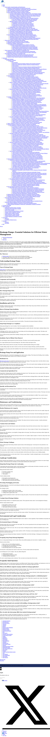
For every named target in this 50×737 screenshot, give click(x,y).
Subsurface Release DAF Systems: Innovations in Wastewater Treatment (26, 94)
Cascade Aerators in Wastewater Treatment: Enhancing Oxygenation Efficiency (27, 115)
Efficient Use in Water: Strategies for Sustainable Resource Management (21, 51)
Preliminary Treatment (11, 60)
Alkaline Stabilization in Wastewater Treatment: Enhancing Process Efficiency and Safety (29, 173)
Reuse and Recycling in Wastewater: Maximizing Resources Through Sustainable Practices (24, 201)
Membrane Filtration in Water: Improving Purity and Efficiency (22, 21)
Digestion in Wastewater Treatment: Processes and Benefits (21, 168)
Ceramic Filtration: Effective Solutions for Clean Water (20, 17)
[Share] (1, 677)
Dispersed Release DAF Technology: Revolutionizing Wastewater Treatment (27, 95)
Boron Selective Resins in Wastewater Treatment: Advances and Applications (27, 155)
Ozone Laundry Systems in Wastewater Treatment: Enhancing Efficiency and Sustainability (29, 137)
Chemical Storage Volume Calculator (12, 215)
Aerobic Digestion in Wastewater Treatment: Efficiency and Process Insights (27, 177)
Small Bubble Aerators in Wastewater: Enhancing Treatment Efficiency (26, 113)
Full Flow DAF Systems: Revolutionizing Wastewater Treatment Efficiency (26, 90)
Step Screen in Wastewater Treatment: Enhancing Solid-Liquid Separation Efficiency (28, 72)
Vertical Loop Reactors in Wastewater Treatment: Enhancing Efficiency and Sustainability (29, 112)
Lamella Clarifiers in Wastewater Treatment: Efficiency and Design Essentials (27, 122)
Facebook (5, 680)
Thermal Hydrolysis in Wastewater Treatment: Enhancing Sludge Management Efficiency (29, 174)
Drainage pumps (5, 256)
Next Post (2, 660)
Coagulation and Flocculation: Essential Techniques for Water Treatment (24, 29)
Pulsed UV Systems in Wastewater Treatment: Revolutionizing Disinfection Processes (28, 130)
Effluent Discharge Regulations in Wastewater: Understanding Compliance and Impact (24, 204)
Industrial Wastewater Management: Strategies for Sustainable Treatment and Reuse (28, 192)
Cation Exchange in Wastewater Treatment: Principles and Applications (26, 152)
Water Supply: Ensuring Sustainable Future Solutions (15, 40)
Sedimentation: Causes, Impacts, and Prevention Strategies (21, 27)
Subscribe (7, 222)
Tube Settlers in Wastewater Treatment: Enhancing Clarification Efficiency (26, 85)
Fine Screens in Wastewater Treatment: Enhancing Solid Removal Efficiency (27, 66)
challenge (4, 625)
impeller (4, 636)
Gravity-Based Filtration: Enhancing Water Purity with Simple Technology (24, 18)
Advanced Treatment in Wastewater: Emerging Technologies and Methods (21, 124)
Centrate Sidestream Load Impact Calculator (13, 216)
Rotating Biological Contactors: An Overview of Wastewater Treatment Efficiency (28, 99)
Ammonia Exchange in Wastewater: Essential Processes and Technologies (26, 154)
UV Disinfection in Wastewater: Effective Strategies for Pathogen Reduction (24, 125)
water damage (5, 654)
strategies (4, 645)
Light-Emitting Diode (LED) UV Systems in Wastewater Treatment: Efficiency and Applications (30, 132)
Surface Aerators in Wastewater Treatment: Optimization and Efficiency (26, 110)
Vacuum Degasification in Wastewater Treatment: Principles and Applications (27, 138)
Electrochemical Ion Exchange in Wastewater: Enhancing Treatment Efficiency (27, 157)
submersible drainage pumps (7, 646)
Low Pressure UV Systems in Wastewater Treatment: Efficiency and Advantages (27, 126)
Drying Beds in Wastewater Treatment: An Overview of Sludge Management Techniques (29, 183)
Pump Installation (5, 640)
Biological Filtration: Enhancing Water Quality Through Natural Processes (21, 34)
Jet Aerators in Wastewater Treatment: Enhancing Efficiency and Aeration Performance (29, 114)
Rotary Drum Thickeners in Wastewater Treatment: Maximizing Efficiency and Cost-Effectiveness (31, 163)
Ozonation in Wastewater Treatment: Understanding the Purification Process (24, 133)
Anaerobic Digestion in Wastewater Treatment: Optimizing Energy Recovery (27, 102)
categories (4, 624)
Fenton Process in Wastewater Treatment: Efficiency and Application (25, 145)
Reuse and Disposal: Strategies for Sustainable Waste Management (20, 186)
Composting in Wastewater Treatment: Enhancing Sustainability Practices (26, 172)
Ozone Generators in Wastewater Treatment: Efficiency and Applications (26, 141)
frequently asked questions (7, 634)
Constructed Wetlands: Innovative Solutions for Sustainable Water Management (25, 38)
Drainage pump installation (7, 627)
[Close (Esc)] (0, 677)
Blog (3, 224)
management (4, 639)
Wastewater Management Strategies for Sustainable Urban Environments (19, 197)
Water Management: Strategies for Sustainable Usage (15, 53)
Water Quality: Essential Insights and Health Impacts (15, 7)
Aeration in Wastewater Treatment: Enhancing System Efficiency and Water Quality (26, 109)
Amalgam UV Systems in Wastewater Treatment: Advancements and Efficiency (27, 128)
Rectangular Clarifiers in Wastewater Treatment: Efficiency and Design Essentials (27, 119)
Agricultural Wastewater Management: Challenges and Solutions (24, 193)
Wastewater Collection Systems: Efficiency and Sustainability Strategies (21, 198)
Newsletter (4, 220)
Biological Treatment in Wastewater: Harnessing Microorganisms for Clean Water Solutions (27, 97)
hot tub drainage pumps (6, 635)
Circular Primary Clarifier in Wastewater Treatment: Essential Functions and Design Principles (30, 83)
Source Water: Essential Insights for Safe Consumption (17, 41)
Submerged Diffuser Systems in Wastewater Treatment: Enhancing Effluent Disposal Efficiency (30, 111)
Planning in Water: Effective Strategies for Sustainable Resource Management (22, 56)
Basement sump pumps (4, 360)
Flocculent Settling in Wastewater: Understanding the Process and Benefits (26, 79)
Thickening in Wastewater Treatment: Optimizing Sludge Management (23, 160)
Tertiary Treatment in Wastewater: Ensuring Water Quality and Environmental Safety (23, 123)
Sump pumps (2, 269)
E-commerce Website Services (11, 219)
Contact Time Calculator (9, 209)
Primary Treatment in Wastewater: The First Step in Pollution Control (20, 75)
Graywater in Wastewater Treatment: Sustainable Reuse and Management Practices (28, 188)
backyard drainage (6, 623)
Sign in (1, 226)
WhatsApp (4, 731)
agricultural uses (5, 622)
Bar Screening (15, 62)
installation (4, 637)
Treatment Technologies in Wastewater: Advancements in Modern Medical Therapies (23, 196)
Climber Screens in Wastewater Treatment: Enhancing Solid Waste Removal (26, 71)
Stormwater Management (7, 237)
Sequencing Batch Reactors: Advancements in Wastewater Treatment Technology (28, 107)
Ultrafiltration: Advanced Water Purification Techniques (23, 23)
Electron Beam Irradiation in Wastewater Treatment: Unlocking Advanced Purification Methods (30, 148)
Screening (12, 61)
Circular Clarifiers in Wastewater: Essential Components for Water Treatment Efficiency (29, 117)
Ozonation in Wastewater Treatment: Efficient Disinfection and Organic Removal (27, 143)
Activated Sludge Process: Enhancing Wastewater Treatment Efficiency (23, 35)
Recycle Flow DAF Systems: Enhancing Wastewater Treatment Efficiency (26, 92)
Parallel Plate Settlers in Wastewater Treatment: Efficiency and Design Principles (27, 84)
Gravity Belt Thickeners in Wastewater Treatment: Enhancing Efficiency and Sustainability (29, 164)
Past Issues (7, 223)
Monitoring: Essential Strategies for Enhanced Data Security (18, 8)
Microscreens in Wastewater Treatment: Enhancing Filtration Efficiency (26, 68)
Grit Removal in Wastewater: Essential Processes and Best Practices (23, 74)
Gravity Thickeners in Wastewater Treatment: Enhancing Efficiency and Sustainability (28, 161)
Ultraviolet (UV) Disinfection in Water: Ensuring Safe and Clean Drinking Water (25, 14)
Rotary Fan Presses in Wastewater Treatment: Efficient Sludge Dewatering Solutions (28, 182)
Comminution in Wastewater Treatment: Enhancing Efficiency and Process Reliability (26, 73)
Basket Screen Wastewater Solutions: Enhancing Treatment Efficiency (25, 64)
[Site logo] (2, 2)
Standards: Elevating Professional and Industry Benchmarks (18, 10)
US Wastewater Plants (6, 205)
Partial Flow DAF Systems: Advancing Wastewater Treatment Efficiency (26, 91)
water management (6, 655)
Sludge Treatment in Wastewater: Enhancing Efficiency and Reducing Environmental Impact (25, 158)
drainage (4, 626)
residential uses (5, 643)
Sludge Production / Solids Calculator (12, 214)
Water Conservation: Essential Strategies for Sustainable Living (17, 50)
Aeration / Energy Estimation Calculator (12, 212)
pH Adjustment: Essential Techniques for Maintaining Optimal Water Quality (24, 30)
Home (3, 4)
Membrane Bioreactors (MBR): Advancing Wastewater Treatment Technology (27, 100)
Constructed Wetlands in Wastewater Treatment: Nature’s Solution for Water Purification (29, 104)
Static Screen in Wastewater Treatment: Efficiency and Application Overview (27, 70)
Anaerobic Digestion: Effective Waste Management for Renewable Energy (24, 39)
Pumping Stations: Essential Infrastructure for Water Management (24, 46)
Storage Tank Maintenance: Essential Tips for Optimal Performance (25, 49)
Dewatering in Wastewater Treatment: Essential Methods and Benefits (23, 178)
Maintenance (4, 638)
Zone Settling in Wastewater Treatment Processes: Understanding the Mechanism (27, 80)
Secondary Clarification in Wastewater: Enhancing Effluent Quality (23, 116)
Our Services (4, 217)
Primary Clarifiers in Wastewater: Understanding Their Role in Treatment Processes (26, 82)
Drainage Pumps (5, 628)
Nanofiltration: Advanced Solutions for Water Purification (23, 25)
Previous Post (2, 659)
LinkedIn (5, 733)
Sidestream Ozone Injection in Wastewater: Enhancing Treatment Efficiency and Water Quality (30, 136)
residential (4, 641)
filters (3, 632)
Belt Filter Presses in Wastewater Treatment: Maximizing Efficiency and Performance (28, 179)
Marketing (7, 218)
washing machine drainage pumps (8, 651)
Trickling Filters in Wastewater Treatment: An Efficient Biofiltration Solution (27, 106)
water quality (4, 656)
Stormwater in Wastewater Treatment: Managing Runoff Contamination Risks (27, 191)
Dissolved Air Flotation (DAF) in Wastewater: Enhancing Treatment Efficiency (25, 89)
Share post (4, 239)
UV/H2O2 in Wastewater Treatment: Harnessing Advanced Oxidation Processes (27, 144)
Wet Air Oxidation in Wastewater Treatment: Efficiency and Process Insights (27, 146)
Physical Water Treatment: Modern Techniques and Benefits (18, 12)
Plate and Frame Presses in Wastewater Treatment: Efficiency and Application (27, 181)
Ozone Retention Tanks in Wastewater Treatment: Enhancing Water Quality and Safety (29, 135)
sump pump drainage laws (7, 648)
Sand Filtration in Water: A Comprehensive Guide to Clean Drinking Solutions (25, 15)
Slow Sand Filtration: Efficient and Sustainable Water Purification (24, 19)
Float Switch (4, 633)
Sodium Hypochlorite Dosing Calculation (13, 207)
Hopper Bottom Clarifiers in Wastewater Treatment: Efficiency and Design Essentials (28, 120)
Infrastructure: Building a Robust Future (15, 43)
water (3, 653)
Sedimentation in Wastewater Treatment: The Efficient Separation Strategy (24, 76)
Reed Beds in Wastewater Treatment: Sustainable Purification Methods (25, 184)
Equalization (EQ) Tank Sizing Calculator (13, 208)
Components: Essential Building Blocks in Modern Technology (22, 44)
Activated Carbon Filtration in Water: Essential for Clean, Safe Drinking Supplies (25, 13)
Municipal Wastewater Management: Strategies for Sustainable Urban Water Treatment (24, 195)
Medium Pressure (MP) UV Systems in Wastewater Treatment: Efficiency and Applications (29, 127)
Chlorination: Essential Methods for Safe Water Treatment (21, 31)
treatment (4, 650)
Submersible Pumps (6, 647)
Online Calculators (6, 206)
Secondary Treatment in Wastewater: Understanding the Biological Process (21, 96)
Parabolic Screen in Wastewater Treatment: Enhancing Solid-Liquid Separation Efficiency (29, 69)
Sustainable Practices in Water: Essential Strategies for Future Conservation (21, 52)
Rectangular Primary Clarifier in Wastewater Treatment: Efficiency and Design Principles (29, 87)
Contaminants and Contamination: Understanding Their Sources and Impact (21, 9)
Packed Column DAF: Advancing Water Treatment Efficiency (24, 93)
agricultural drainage (6, 620)
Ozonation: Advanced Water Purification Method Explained (21, 33)
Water (3, 5)
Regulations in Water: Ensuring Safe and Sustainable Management (20, 55)
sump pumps (4, 649)
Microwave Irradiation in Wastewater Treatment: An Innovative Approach (26, 175)
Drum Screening (15, 65)
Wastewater (4, 58)
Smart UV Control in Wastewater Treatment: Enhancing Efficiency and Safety (27, 131)
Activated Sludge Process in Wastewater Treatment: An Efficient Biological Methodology (29, 105)
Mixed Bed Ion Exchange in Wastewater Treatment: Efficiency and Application (27, 156)
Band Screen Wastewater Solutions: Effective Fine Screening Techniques (26, 63)
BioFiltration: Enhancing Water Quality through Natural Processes (22, 36)
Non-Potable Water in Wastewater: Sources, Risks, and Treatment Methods (24, 187)
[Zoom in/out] (4, 677)
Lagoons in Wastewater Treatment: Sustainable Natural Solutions (24, 103)
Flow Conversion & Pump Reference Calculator (14, 210)
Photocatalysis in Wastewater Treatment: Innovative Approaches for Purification (27, 147)
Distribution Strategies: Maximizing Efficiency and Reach (18, 42)
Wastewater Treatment (9, 59)
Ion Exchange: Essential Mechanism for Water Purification (21, 32)
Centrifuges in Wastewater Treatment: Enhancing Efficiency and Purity (25, 165)
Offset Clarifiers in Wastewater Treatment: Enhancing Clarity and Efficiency (26, 86)
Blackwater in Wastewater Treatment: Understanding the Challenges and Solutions (28, 189)
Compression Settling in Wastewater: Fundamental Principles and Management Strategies (29, 81)
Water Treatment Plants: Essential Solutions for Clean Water (23, 45)
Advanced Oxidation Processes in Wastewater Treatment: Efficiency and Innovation (26, 142)
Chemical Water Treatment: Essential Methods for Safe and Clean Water (21, 28)
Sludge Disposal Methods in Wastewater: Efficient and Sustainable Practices (22, 203)
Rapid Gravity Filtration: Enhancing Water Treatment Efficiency (24, 20)
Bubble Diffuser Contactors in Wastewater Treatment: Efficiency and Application (27, 140)
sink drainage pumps (6, 644)
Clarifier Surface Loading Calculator (12, 213)
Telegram (4, 732)
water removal (5, 657)
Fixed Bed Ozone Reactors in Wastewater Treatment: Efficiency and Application (27, 134)
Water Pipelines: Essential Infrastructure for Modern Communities (24, 48)
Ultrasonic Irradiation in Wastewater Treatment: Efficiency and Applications (26, 150)
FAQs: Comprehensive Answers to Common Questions (18, 11)
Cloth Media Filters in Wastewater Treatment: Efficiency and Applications (26, 166)
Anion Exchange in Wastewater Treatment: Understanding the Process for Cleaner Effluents (30, 153)
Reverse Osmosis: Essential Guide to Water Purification (23, 24)
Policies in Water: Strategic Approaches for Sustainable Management (20, 54)
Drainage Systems (5, 629)
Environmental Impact (6, 630)
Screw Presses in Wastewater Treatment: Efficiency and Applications (25, 167)
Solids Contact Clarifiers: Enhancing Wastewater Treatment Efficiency (25, 121)
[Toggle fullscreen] (2, 677)
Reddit (3, 734)
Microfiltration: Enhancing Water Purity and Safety (22, 22)
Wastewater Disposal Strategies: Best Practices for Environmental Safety (19, 202)
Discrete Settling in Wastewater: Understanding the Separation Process (25, 78)
